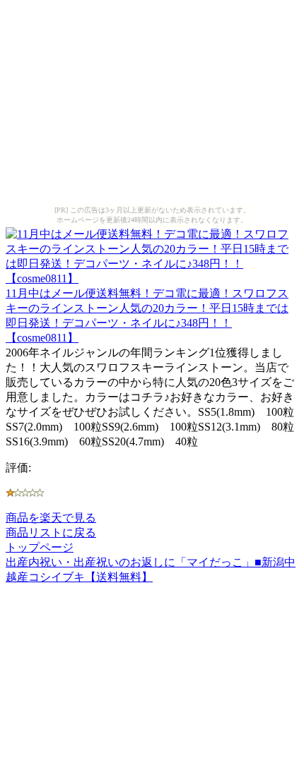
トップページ (40, 547)
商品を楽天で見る (51, 518)
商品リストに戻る (51, 533)
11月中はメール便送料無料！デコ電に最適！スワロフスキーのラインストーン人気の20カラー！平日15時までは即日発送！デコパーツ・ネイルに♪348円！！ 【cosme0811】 (147, 315)
